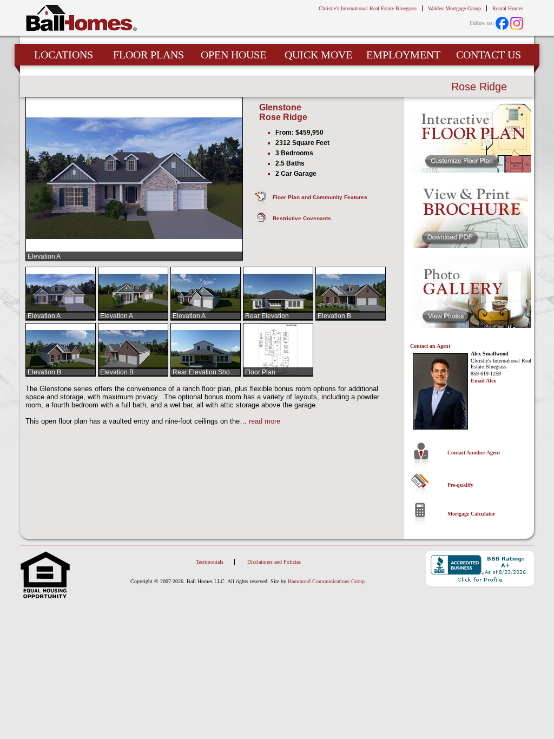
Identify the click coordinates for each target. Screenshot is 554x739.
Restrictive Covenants (302, 218)
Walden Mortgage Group (454, 8)
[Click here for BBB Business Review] (480, 569)
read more (264, 421)
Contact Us (488, 55)
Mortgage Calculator (471, 514)
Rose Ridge (283, 117)
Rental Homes (507, 8)
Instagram (516, 23)
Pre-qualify (460, 485)
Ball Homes (81, 18)
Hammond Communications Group (326, 581)
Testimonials (209, 562)
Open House (233, 55)
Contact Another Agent (473, 453)
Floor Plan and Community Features (320, 197)
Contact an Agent (430, 346)
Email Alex (483, 381)
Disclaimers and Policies (274, 562)
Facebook (502, 23)
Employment (403, 55)
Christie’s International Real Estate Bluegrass (368, 8)
